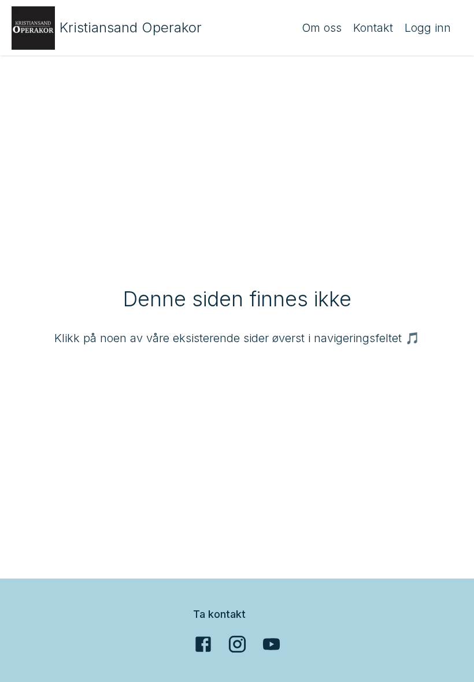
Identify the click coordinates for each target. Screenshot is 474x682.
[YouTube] (271, 644)
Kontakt (373, 28)
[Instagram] (237, 644)
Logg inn (428, 28)
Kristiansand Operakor (131, 27)
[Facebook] (203, 644)
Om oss (322, 28)
